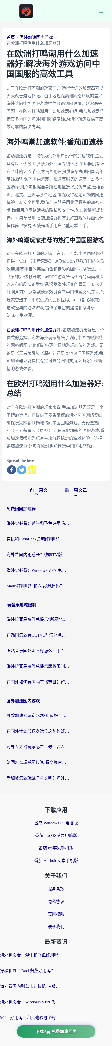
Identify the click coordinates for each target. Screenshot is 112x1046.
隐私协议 (56, 901)
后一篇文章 (76, 492)
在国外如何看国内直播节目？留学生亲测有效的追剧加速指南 (38, 682)
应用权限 (56, 914)
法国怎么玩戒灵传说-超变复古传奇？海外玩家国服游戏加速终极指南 (38, 762)
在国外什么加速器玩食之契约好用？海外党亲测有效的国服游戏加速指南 (38, 731)
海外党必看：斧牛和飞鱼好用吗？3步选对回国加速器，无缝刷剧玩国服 (38, 523)
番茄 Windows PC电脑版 (56, 823)
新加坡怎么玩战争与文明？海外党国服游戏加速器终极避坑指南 (38, 778)
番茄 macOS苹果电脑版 (56, 835)
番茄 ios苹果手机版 (56, 848)
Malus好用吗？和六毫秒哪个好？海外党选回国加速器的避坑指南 (38, 586)
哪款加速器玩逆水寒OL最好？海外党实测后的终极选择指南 (38, 715)
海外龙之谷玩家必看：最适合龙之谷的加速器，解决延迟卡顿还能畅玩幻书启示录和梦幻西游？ (38, 747)
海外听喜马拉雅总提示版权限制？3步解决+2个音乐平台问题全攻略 (38, 666)
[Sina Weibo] (31, 469)
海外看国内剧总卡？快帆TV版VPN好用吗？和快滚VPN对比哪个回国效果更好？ (38, 554)
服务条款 (56, 889)
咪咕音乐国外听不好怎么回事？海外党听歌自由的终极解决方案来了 (38, 651)
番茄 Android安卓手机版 (56, 860)
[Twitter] (21, 469)
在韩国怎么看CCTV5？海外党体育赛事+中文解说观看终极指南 (38, 635)
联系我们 (56, 926)
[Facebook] (11, 469)
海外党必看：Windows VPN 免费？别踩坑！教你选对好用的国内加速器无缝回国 (38, 570)
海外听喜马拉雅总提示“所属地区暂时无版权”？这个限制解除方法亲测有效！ (38, 619)
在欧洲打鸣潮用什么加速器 (32, 330)
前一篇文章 (36, 492)
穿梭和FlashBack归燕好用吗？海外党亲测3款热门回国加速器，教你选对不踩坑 (38, 539)
